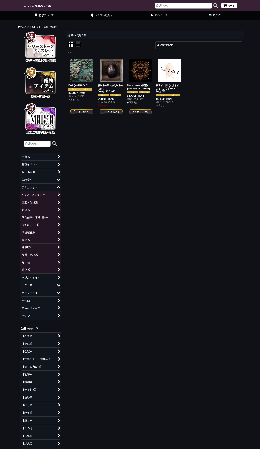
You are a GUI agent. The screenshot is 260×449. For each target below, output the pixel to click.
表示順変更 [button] (167, 45)
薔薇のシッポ (35, 5)
